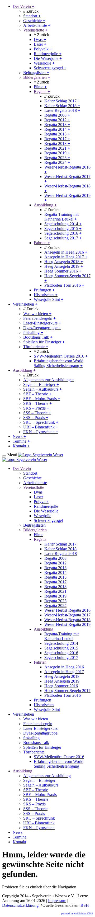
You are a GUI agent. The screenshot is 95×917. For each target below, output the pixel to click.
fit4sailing (33, 332)
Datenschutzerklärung (20, 905)
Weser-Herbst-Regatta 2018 (67, 619)
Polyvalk (43, 49)
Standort (32, 16)
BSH (84, 905)
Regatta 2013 (57, 124)
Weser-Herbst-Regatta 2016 (67, 610)
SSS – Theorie (37, 413)
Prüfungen (44, 290)
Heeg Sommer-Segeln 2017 (67, 690)
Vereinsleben (25, 304)
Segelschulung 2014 (63, 224)
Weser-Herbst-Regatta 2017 (67, 615)
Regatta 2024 (57, 162)
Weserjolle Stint (48, 299)
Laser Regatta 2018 (62, 110)
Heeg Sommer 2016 (62, 271)
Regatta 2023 (57, 157)
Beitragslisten (36, 72)
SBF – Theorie (37, 394)
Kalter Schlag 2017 (62, 101)
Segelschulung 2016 (63, 233)
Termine (21, 441)
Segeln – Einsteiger (41, 384)
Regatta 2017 (57, 139)
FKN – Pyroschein (40, 431)
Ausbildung (45, 205)
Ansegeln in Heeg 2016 (65, 252)
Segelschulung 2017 (63, 238)
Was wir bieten (37, 313)
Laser (40, 44)
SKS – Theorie (37, 403)
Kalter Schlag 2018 (62, 105)
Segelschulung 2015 (63, 228)
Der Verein (23, 6)
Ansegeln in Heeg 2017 (65, 257)
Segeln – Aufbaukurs (42, 389)
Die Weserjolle (48, 58)
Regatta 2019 (57, 153)
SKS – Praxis (36, 408)
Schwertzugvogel (50, 68)
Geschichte (34, 20)
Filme (40, 87)
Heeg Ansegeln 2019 (63, 266)
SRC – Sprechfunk (40, 422)
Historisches (46, 294)
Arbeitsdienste (36, 25)
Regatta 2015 (57, 134)
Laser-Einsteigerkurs (42, 323)
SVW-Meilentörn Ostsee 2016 (61, 356)
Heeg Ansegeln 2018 (63, 261)
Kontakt (21, 446)
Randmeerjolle (47, 53)
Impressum (57, 900)
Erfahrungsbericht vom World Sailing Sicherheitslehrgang (58, 363)
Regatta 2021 (57, 148)
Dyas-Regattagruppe (42, 328)
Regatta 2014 (57, 129)
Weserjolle (44, 63)
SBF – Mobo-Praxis (41, 398)
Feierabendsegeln (39, 318)
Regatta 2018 (57, 143)
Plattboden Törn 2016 (64, 285)
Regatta (42, 91)
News (19, 436)
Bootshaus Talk (38, 337)
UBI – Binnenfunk (40, 427)
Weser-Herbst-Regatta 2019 (67, 624)
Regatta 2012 (57, 120)
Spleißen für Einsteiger (44, 342)
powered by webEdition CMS (77, 913)
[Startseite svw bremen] (40, 455)
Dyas (40, 39)
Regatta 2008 (57, 115)
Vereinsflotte (35, 30)
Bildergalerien (36, 77)
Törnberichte (35, 346)
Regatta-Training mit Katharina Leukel (61, 216)
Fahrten (42, 242)
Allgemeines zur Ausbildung (48, 380)
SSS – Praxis (35, 417)
